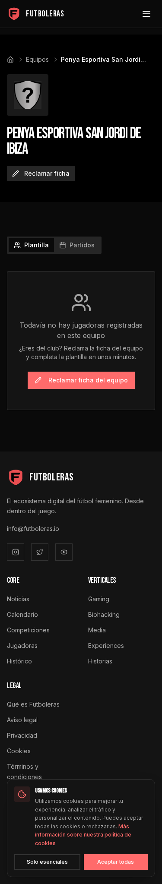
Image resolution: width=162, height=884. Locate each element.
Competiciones (28, 630)
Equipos (37, 59)
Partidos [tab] (82, 245)
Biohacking (104, 614)
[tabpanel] (81, 340)
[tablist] (54, 245)
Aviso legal (22, 719)
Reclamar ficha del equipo (88, 380)
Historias (100, 661)
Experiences (106, 645)
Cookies (19, 751)
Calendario (22, 614)
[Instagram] (15, 552)
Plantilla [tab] (36, 245)
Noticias (18, 599)
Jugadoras (22, 645)
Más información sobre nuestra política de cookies (83, 834)
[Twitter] (39, 552)
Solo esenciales (47, 862)
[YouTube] (64, 552)
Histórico (19, 661)
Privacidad (22, 735)
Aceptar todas (115, 862)
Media (97, 630)
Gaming (98, 599)
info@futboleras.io (33, 528)
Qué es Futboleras (33, 704)
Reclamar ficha (47, 173)
